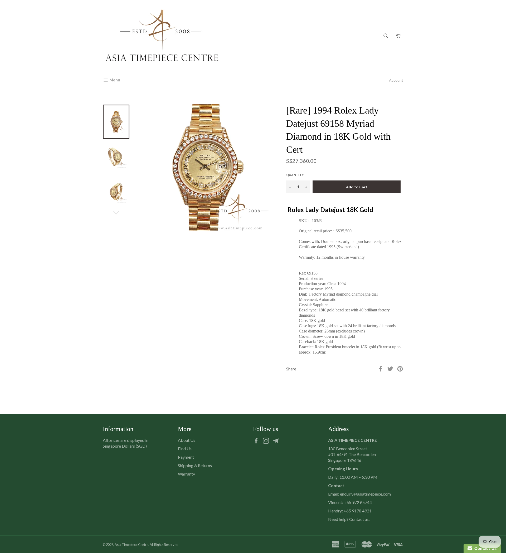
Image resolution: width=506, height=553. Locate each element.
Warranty (186, 473)
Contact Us (484, 548)
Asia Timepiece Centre (131, 544)
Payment (186, 456)
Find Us (185, 448)
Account (396, 80)
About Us (186, 440)
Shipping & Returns (195, 465)
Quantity (295, 175)
